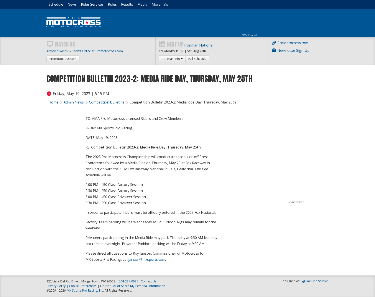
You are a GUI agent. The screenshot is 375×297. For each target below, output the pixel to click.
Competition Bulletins (106, 102)
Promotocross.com (63, 59)
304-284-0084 (128, 281)
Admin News (74, 102)
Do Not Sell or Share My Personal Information (132, 286)
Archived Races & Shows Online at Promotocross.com (84, 51)
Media (142, 4)
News (72, 4)
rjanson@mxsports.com (146, 259)
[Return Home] (73, 26)
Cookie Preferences (83, 286)
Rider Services (92, 4)
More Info (160, 4)
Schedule (56, 4)
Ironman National (198, 45)
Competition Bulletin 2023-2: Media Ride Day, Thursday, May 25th (183, 102)
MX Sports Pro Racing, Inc (85, 290)
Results (127, 4)
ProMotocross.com (292, 42)
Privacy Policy (56, 286)
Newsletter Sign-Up (293, 50)
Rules (112, 4)
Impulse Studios (317, 281)
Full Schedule (197, 59)
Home (53, 102)
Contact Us (148, 281)
